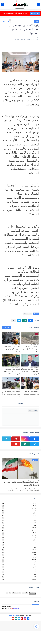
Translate (16, 608)
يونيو (35, 523)
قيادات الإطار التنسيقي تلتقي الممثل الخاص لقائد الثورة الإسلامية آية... (12, 372)
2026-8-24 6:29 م (14, 389)
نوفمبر (34, 505)
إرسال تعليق (33, 410)
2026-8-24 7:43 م (14, 367)
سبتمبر (34, 530)
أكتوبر (34, 503)
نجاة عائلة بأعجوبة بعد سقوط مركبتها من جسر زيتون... (31, 349)
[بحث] (2, 4)
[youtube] (15, 444)
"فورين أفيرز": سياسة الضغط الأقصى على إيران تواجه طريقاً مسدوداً (21, 483)
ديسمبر (34, 508)
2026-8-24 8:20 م (33, 367)
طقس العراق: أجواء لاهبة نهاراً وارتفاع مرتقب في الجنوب (12, 349)
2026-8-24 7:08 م (33, 389)
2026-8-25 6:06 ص (33, 344)
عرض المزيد (6, 327)
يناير (35, 510)
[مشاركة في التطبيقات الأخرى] (13, 320)
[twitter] (34, 444)
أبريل (35, 518)
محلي (36, 21)
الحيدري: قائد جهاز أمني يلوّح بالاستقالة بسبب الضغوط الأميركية (15, 13)
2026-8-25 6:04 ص (14, 344)
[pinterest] (15, 438)
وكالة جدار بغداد (13, 615)
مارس (34, 515)
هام (25, 313)
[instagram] (25, 438)
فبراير (34, 513)
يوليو (35, 525)
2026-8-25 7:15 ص (33, 480)
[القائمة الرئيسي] (38, 4)
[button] (30, 320)
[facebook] (34, 438)
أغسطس (33, 527)
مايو (35, 520)
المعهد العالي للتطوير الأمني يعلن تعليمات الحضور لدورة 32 (11, 394)
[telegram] (6, 438)
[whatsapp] (25, 444)
